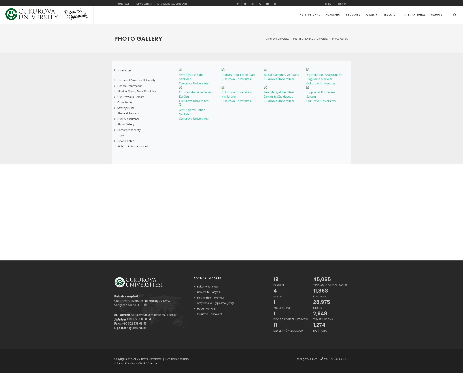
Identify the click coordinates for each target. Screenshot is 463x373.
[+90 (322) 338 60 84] (260, 4)
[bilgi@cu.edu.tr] (267, 4)
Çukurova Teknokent (209, 314)
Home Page (122, 3)
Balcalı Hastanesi (207, 286)
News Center (144, 3)
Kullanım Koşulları (124, 363)
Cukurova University (277, 38)
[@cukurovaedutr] (245, 4)
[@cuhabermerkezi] (237, 4)
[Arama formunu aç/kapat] (454, 15)
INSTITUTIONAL (303, 38)
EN (329, 3)
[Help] (275, 4)
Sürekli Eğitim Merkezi (210, 297)
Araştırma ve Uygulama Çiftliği (215, 303)
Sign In (342, 3)
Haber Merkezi (206, 308)
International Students (172, 3)
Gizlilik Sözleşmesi (148, 363)
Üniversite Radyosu (209, 292)
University (322, 38)
